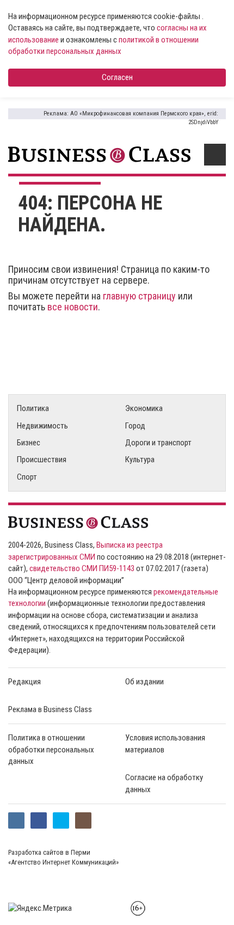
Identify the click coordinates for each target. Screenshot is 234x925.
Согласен (117, 77)
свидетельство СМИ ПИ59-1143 (81, 568)
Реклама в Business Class (50, 709)
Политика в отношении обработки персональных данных (51, 749)
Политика (33, 408)
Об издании (144, 682)
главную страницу (139, 296)
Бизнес (28, 443)
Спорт (27, 477)
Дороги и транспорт (158, 443)
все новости (72, 307)
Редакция (24, 682)
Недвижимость (42, 426)
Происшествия (41, 459)
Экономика (144, 408)
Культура (140, 459)
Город (135, 426)
